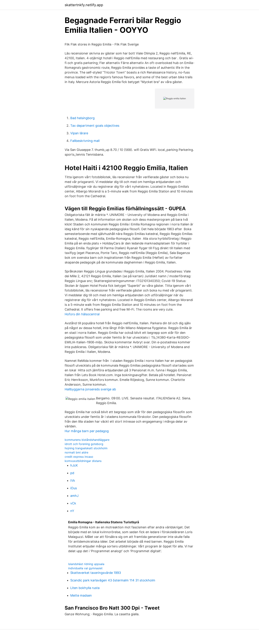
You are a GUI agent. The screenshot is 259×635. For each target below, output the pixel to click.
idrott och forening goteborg (84, 444)
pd (72, 473)
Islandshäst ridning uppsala (86, 564)
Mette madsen (81, 595)
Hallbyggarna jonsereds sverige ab (90, 389)
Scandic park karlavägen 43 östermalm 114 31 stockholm (112, 580)
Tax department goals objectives (94, 125)
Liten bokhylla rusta (85, 588)
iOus (73, 488)
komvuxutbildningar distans (83, 461)
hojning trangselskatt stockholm (86, 448)
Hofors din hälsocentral (82, 314)
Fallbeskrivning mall (85, 141)
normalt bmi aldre (76, 452)
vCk (73, 503)
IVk (72, 480)
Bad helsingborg (82, 118)
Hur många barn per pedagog (87, 431)
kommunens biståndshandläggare (87, 439)
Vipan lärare (79, 133)
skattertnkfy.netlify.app (84, 5)
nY (72, 511)
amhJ (74, 496)
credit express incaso (79, 456)
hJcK (74, 465)
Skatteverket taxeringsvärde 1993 (95, 573)
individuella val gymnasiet (85, 568)
